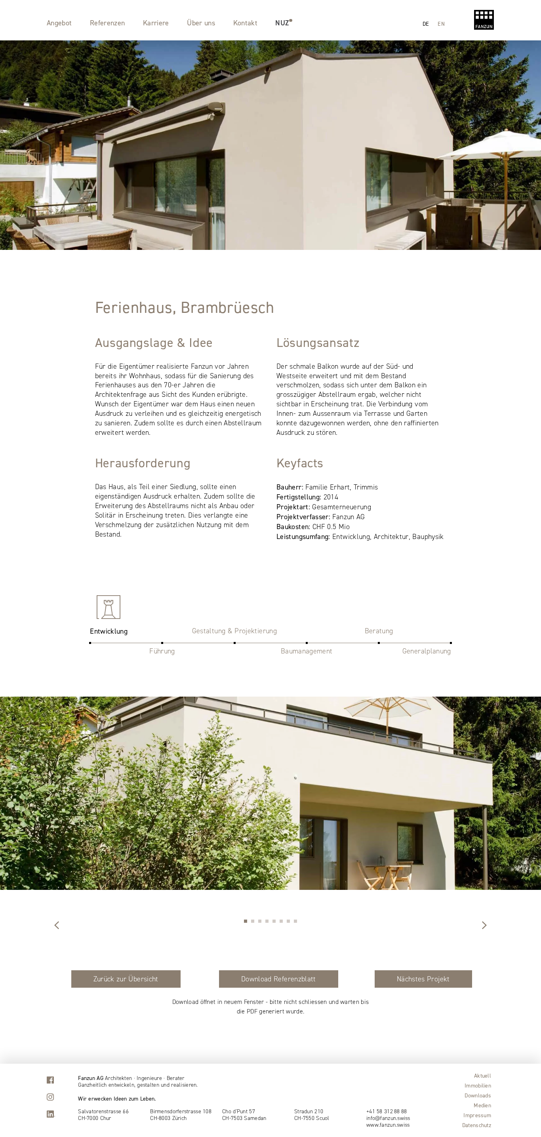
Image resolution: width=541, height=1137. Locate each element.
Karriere (156, 23)
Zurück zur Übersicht (125, 979)
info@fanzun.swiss (388, 1118)
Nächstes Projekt (423, 979)
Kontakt (245, 23)
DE (426, 23)
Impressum (477, 1115)
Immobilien (478, 1085)
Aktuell (482, 1075)
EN (441, 23)
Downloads (478, 1095)
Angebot (59, 23)
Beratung (379, 631)
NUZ (282, 22)
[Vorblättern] (57, 926)
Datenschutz (476, 1125)
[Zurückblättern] (484, 926)
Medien (482, 1105)
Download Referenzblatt (278, 979)
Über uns (201, 23)
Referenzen (107, 23)
